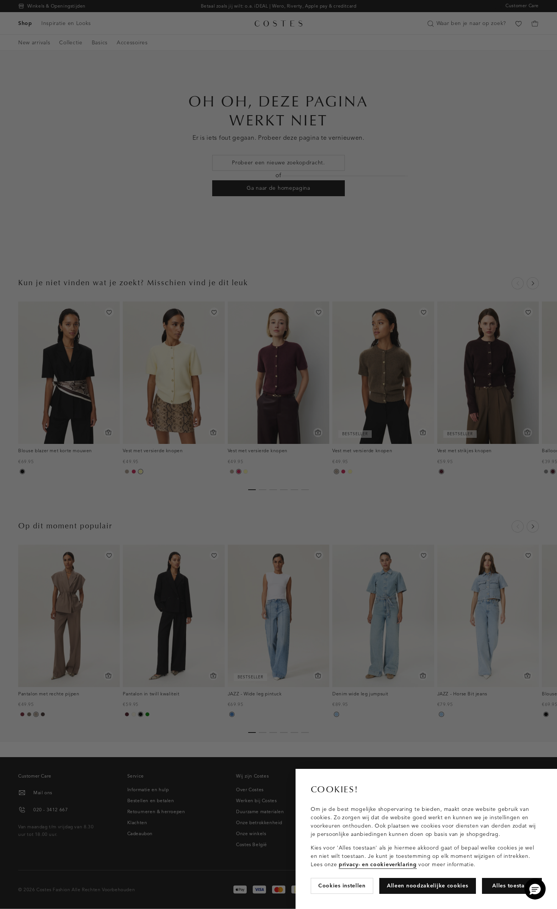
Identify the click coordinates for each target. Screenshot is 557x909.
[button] (535, 889)
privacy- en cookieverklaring (378, 864)
